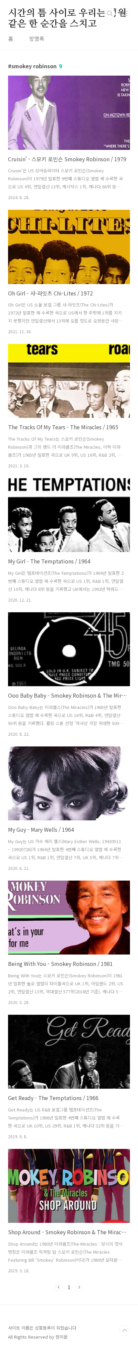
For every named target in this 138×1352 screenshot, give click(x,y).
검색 (110, 13)
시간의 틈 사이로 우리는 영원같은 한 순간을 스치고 (67, 14)
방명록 (36, 38)
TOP (124, 1330)
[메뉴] (125, 13)
